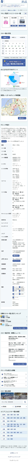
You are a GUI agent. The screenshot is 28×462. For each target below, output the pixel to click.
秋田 (15, 417)
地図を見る (15, 255)
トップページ (3, 10)
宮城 (18, 417)
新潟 (15, 424)
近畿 (4, 429)
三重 (18, 426)
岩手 (11, 417)
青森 (8, 417)
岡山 (8, 432)
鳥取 (15, 432)
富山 (18, 424)
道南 (11, 414)
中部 (4, 424)
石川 (21, 424)
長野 (11, 424)
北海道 (3, 414)
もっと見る (22, 25)
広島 (11, 432)
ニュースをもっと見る (19, 364)
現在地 (4, 406)
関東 (4, 421)
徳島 (8, 435)
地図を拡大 (21, 118)
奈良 (15, 429)
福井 (24, 424)
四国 (4, 435)
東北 (4, 417)
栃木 (8, 421)
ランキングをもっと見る (19, 328)
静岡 (8, 426)
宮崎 (11, 439)
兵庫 (11, 429)
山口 (21, 432)
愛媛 (11, 435)
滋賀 (8, 429)
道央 (8, 414)
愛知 (11, 426)
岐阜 (15, 426)
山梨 (8, 424)
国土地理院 (24, 115)
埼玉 (15, 421)
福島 (24, 417)
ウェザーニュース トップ (14, 456)
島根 (18, 432)
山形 (21, 417)
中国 (4, 432)
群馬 (11, 421)
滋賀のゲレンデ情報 (12, 10)
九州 (4, 439)
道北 (15, 414)
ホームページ (16, 260)
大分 (8, 439)
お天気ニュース (14, 453)
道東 (18, 414)
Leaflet (20, 115)
